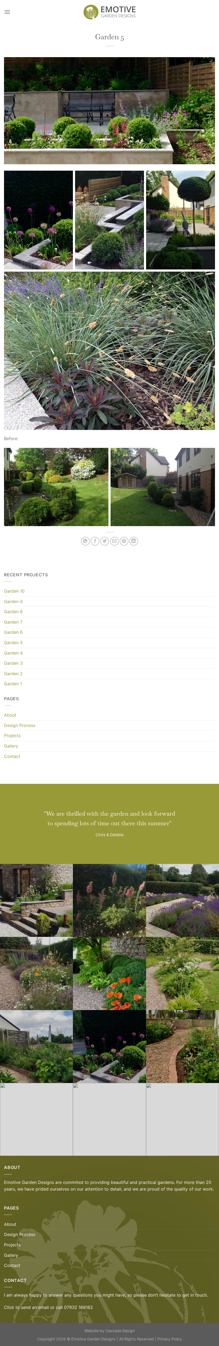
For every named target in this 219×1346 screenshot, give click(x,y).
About (10, 715)
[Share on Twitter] (104, 541)
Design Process (19, 725)
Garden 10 (14, 591)
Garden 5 (13, 642)
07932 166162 (78, 1307)
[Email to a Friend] (114, 541)
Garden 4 (13, 653)
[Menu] (7, 11)
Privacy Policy (169, 1339)
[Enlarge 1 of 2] (97, 457)
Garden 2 (13, 673)
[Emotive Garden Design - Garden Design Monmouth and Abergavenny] (109, 12)
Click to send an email (26, 1307)
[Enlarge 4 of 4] (203, 281)
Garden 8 (13, 611)
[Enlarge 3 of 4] (203, 180)
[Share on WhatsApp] (85, 541)
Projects (12, 735)
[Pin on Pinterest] (124, 541)
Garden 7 (13, 622)
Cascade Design (120, 1330)
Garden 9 (13, 601)
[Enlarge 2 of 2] (203, 457)
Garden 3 (13, 663)
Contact (12, 756)
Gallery (11, 746)
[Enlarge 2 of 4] (132, 180)
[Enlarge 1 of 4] (61, 180)
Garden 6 (13, 632)
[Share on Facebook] (95, 541)
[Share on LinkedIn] (133, 541)
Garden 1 (13, 683)
